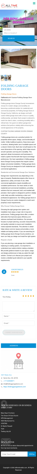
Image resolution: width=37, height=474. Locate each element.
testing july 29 (6, 431)
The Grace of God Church (9, 416)
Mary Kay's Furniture (7, 413)
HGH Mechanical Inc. (8, 421)
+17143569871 (8, 381)
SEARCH (11, 38)
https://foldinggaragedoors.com (14, 386)
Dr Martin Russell (6, 426)
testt (2, 429)
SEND (31, 454)
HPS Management (7, 418)
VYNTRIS (4, 423)
